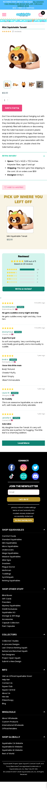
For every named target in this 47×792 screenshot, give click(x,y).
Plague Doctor (8, 567)
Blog (4, 703)
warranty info (29, 510)
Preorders (6, 602)
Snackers (6, 563)
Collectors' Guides (10, 641)
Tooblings (6, 573)
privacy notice (17, 507)
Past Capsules (8, 626)
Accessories (7, 619)
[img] (7, 303)
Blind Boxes (7, 595)
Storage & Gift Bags (11, 616)
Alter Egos (6, 560)
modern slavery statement (23, 513)
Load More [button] (23, 443)
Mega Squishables (10, 553)
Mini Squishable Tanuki (17, 236)
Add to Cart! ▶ (12, 108)
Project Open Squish (11, 658)
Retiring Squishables (11, 580)
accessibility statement (23, 516)
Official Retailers (9, 728)
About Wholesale (9, 718)
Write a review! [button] (23, 288)
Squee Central (8, 690)
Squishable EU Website (12, 746)
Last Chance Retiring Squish (14, 647)
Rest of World (8, 753)
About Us (6, 693)
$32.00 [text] (5, 93)
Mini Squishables (9, 543)
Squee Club (7, 686)
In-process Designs (10, 644)
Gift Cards (6, 598)
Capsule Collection (10, 622)
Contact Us (7, 683)
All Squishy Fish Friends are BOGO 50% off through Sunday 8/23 (24, 4)
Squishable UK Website (12, 750)
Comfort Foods (9, 536)
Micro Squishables (10, 546)
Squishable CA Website (12, 743)
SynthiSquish (8, 577)
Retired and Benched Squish (15, 651)
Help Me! (6, 679)
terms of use (18, 510)
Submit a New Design (11, 661)
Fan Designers (8, 654)
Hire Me (5, 696)
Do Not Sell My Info (23, 520)
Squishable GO (8, 612)
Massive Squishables (11, 556)
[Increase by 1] (8, 98)
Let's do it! (23, 499)
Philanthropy (7, 700)
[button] (40, 14)
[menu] (4, 15)
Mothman (6, 570)
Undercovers (8, 549)
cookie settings (30, 507)
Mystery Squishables (11, 605)
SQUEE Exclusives (9, 609)
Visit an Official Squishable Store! (17, 676)
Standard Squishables (12, 539)
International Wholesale (13, 725)
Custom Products (10, 721)
